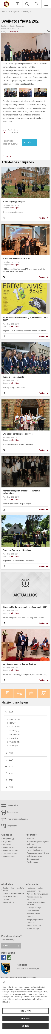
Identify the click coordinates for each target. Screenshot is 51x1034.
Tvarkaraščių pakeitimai (17, 819)
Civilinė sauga (32, 923)
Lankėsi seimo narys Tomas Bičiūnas (19, 664)
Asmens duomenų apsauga (37, 894)
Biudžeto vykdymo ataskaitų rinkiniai (13, 889)
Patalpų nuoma (32, 862)
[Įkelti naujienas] (17, 4)
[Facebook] (3, 957)
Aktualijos (27, 11)
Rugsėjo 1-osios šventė (13, 377)
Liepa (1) (13, 723)
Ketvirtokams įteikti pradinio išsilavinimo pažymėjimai (21, 492)
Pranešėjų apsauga (34, 908)
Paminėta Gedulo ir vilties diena (17, 550)
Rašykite (6, 946)
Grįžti (9, 156)
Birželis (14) (15, 727)
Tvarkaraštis (12, 805)
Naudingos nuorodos (35, 888)
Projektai (6, 899)
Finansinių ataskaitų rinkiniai (13, 893)
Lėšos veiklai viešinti (10, 896)
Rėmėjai (30, 917)
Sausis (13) (14, 746)
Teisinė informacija (34, 926)
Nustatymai (26, 1011)
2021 (11, 780)
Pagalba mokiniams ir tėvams (38, 853)
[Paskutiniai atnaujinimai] (27, 4)
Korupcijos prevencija (35, 920)
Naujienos (15, 11)
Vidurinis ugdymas (34, 847)
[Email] (9, 957)
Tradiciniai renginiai (10, 854)
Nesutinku (25, 1018)
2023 (11, 767)
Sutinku (25, 1026)
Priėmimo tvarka (33, 911)
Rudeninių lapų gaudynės (14, 201)
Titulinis (4, 11)
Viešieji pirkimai (8, 902)
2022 (11, 773)
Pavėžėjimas (12, 812)
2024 (11, 760)
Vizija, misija (7, 842)
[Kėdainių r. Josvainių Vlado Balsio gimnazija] (6, 4)
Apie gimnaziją (8, 839)
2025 (11, 753)
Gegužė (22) (14, 731)
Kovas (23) (14, 738)
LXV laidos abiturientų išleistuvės (18, 434)
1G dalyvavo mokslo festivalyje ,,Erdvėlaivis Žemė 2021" (25, 319)
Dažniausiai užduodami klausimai (36, 903)
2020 (11, 787)
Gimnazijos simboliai (10, 851)
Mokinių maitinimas (34, 856)
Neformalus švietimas (35, 850)
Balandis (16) (15, 734)
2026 (11, 712)
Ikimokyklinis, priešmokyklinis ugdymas (38, 843)
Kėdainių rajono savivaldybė (28, 968)
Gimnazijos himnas (10, 848)
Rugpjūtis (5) (15, 719)
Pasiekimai (7, 845)
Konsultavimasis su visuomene (34, 898)
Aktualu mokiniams (34, 914)
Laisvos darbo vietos (34, 891)
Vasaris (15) (15, 742)
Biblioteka (30, 839)
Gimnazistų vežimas (34, 859)
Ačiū (27, 143)
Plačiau (42, 218)
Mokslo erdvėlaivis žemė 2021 (16, 258)
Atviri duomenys (33, 929)
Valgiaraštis (11, 826)
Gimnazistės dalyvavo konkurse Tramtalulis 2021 (25, 607)
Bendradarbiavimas (10, 857)
